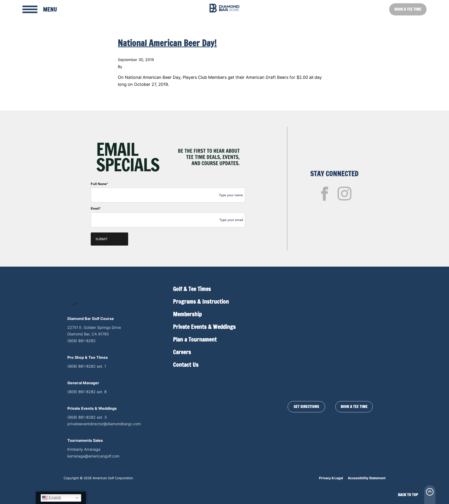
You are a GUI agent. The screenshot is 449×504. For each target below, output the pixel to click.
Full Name (99, 184)
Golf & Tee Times (192, 288)
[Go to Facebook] (325, 194)
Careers (182, 351)
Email (96, 208)
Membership (187, 314)
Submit (101, 239)
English (54, 498)
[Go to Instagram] (344, 194)
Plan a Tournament (195, 339)
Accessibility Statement (366, 478)
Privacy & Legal (331, 478)
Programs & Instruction (201, 301)
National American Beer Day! (167, 43)
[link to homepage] (224, 8)
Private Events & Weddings (204, 326)
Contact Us (186, 364)
